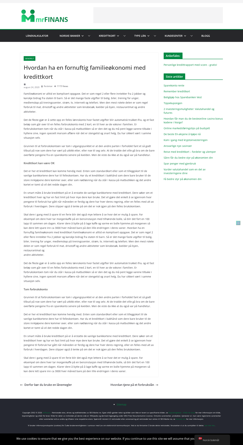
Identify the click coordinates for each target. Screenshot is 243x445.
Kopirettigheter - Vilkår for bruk (181, 412)
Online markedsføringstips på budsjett (187, 128)
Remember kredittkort (177, 91)
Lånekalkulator (37, 35)
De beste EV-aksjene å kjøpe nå (182, 134)
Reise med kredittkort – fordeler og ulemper (190, 151)
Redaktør (48, 86)
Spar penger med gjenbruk (180, 163)
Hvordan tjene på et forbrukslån (132, 385)
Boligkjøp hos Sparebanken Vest (183, 97)
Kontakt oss (181, 419)
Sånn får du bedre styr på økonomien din (188, 157)
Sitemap (121, 404)
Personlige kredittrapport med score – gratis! (190, 64)
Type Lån (140, 35)
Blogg (205, 35)
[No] (238, 223)
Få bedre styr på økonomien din (183, 179)
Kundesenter (174, 35)
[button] (88, 36)
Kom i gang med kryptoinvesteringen (186, 140)
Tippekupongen (173, 103)
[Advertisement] (158, 15)
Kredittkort (107, 35)
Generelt (29, 58)
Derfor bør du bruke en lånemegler (48, 385)
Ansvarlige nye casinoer (178, 146)
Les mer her (210, 425)
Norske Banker (70, 35)
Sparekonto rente (174, 85)
